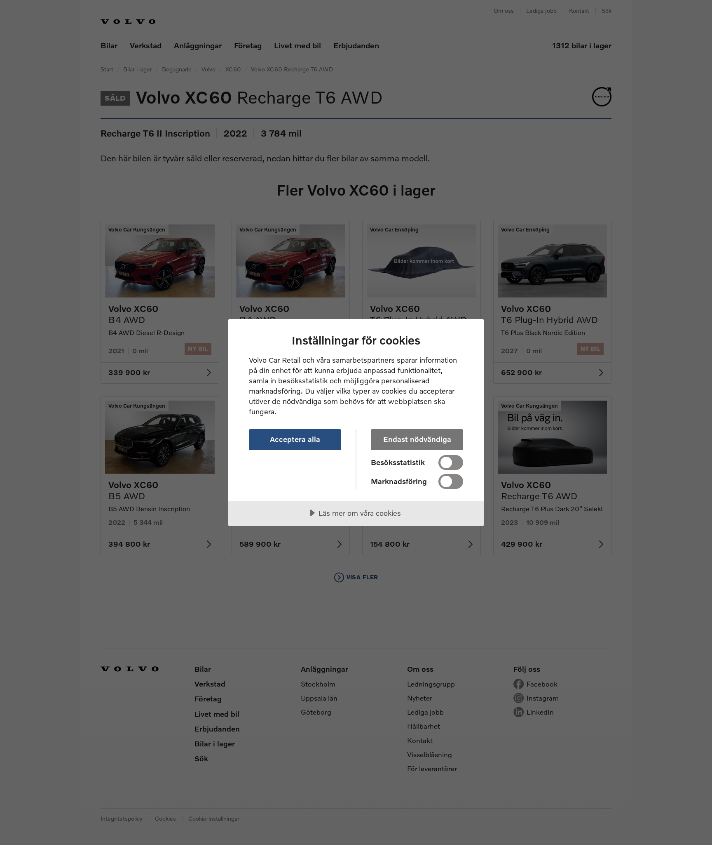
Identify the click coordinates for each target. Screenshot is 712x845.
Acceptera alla (295, 439)
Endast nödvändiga (417, 439)
